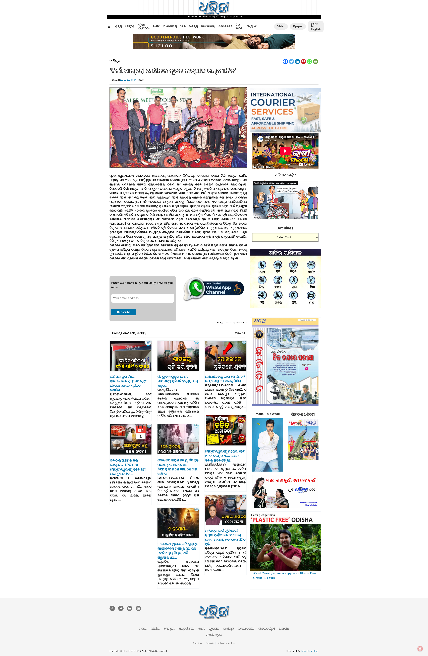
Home (116, 333)
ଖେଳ (183, 26)
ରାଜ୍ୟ (118, 26)
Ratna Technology (309, 651)
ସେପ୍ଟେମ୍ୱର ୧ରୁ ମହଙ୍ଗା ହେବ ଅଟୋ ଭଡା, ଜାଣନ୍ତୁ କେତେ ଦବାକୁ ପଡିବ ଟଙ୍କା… (225, 455)
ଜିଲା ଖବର (239, 26)
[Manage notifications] (420, 648)
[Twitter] (291, 61)
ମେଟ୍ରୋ (130, 26)
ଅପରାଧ (284, 628)
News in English (315, 26)
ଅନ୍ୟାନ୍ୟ (252, 26)
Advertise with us (226, 643)
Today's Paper (226, 16)
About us (197, 643)
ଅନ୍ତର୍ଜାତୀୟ (170, 26)
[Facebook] (285, 61)
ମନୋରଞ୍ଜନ (225, 26)
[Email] (315, 61)
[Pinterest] (303, 61)
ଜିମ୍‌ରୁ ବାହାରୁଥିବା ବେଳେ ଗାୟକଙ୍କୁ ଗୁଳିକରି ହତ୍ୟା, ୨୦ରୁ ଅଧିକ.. (177, 381)
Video (280, 26)
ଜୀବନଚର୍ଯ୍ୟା (266, 628)
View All (240, 332)
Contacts (210, 643)
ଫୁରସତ (214, 628)
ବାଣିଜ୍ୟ (193, 26)
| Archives (237, 16)
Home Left (128, 333)
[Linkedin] (297, 61)
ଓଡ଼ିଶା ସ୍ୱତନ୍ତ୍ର (143, 26)
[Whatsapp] (309, 61)
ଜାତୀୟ (156, 26)
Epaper (297, 26)
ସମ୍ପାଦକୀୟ (208, 26)
